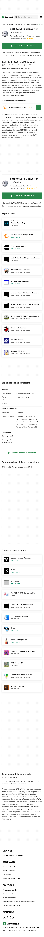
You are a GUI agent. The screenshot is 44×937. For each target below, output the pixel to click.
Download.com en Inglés (11, 878)
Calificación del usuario (18, 39)
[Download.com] (7, 17)
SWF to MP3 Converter (24, 30)
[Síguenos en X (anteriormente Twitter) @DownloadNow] (9, 917)
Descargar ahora (24, 46)
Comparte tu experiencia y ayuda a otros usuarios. (21, 55)
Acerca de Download (10, 867)
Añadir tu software (9, 871)
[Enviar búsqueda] (16, 17)
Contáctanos (7, 875)
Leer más (27, 68)
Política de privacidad (10, 890)
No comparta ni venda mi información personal (19, 902)
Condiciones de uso (10, 894)
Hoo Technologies (10, 777)
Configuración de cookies (12, 905)
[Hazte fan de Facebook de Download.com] (4, 917)
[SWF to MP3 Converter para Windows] (5, 34)
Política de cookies (9, 898)
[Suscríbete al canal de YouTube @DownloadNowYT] (13, 917)
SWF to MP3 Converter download (15, 467)
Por (17, 36)
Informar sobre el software (24, 453)
